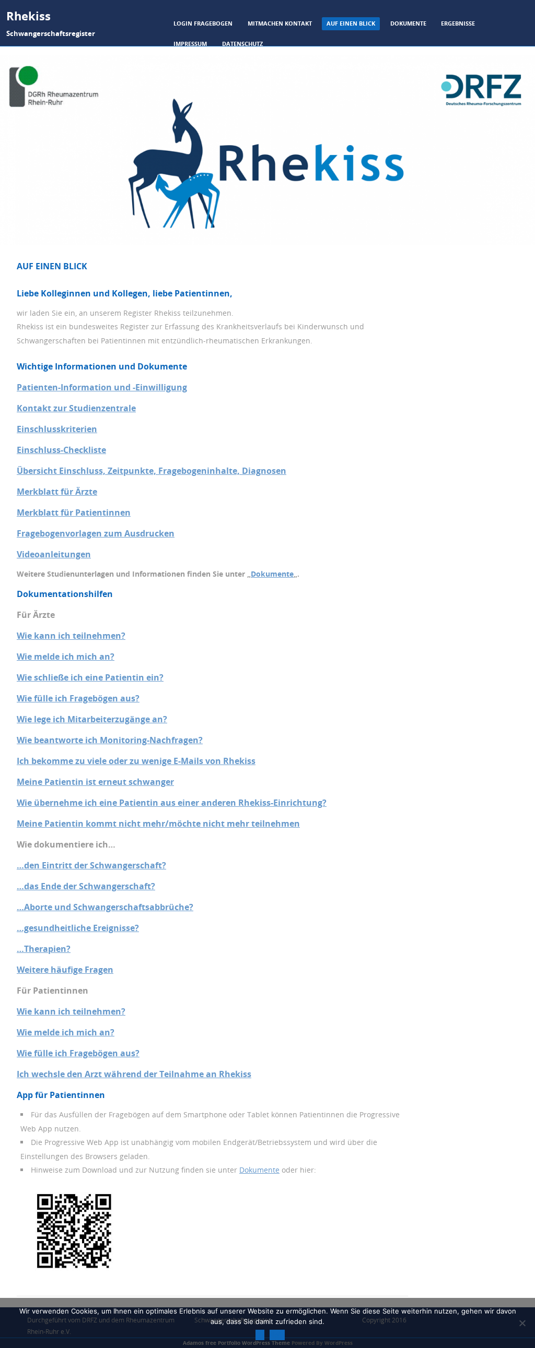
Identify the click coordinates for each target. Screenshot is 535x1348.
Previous (18, 255)
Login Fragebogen (202, 23)
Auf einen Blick (351, 23)
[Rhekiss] (267, 242)
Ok (259, 1335)
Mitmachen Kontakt (280, 23)
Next (516, 255)
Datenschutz (242, 43)
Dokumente (408, 23)
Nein (277, 1335)
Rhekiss (28, 16)
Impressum (190, 43)
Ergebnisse (458, 23)
